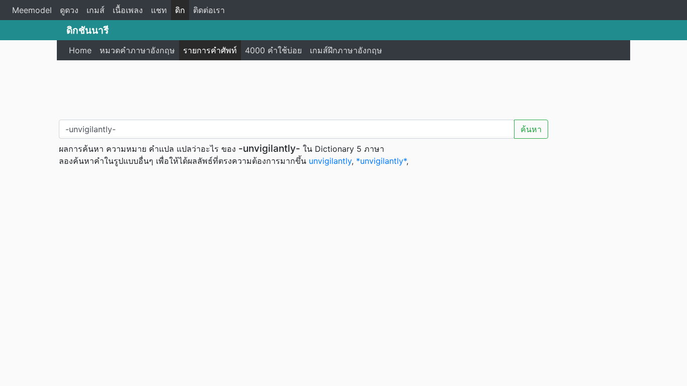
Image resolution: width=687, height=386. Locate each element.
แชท (159, 10)
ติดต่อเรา (209, 10)
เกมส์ (96, 10)
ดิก (180, 10)
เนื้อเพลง (128, 10)
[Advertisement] (343, 88)
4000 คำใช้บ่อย (273, 50)
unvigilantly (330, 161)
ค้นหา (531, 129)
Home (80, 50)
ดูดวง (69, 10)
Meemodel (32, 10)
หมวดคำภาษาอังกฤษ (137, 50)
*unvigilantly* (381, 161)
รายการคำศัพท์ (210, 50)
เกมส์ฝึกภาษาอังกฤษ (346, 50)
